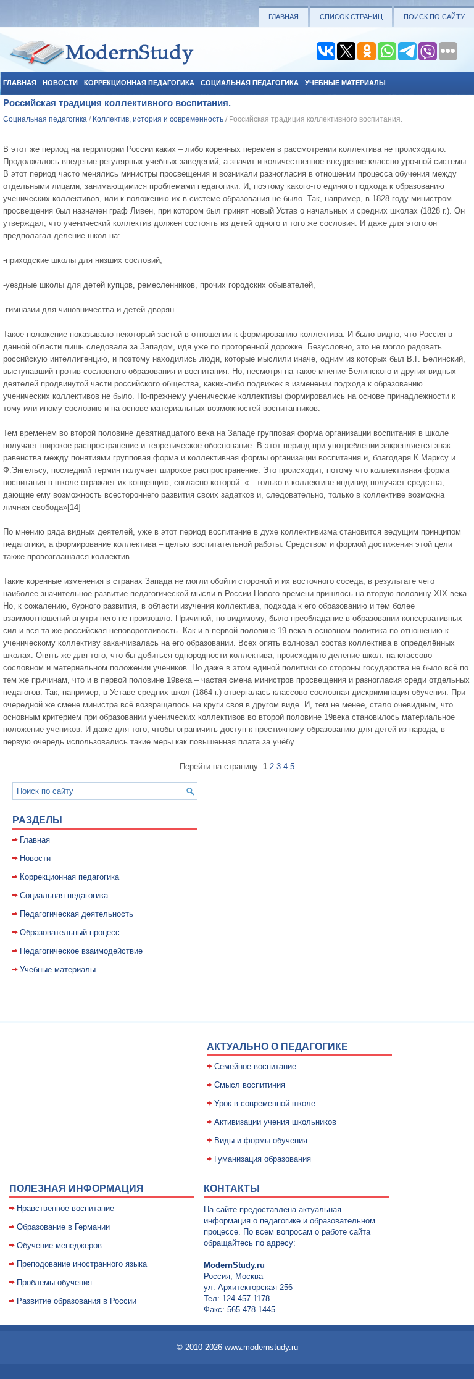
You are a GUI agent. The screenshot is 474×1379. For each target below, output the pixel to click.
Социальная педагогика (250, 82)
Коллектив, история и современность (158, 119)
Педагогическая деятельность (76, 914)
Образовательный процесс (70, 932)
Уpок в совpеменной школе (264, 1103)
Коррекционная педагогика (139, 82)
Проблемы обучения (54, 1282)
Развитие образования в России (76, 1301)
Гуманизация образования (262, 1159)
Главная (283, 16)
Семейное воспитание (255, 1066)
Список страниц (351, 16)
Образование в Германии (63, 1226)
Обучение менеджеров (59, 1245)
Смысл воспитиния (249, 1084)
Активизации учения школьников (275, 1122)
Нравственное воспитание (65, 1208)
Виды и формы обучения (260, 1140)
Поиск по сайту (434, 16)
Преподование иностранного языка (82, 1264)
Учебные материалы (345, 82)
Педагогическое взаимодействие (81, 951)
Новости (60, 82)
